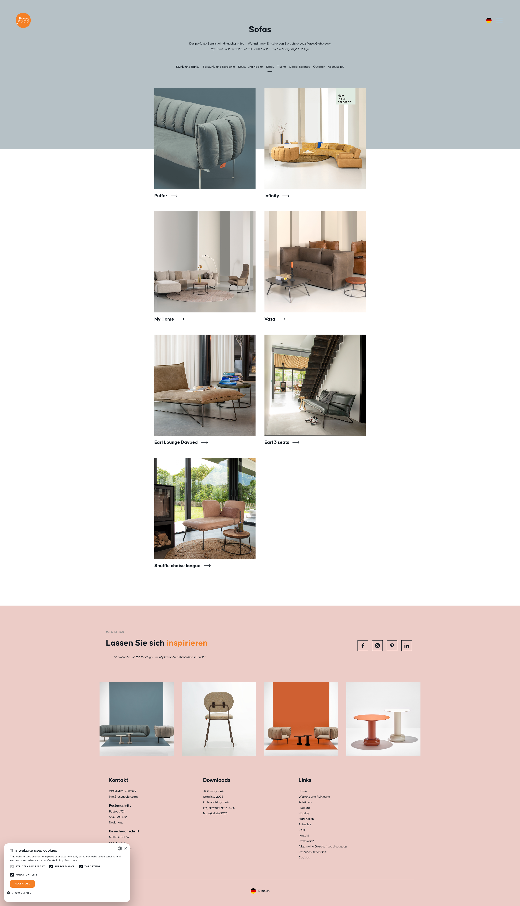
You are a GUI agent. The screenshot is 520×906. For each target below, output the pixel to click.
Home (303, 791)
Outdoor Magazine (216, 802)
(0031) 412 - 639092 (122, 791)
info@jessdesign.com (123, 796)
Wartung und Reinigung (314, 796)
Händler (304, 813)
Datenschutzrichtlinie (313, 852)
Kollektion (305, 802)
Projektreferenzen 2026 (219, 807)
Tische (281, 66)
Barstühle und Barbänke (219, 66)
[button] (20, 893)
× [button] (125, 848)
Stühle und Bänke (187, 66)
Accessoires (336, 66)
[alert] (67, 872)
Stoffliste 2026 (213, 796)
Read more (70, 860)
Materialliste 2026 (215, 813)
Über (302, 829)
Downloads (306, 841)
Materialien (306, 818)
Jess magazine (213, 791)
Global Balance (299, 66)
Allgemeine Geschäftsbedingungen (323, 846)
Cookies (304, 857)
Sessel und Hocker (250, 66)
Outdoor (319, 66)
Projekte (304, 807)
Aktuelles (305, 824)
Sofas (270, 66)
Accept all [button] (22, 883)
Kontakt (304, 835)
